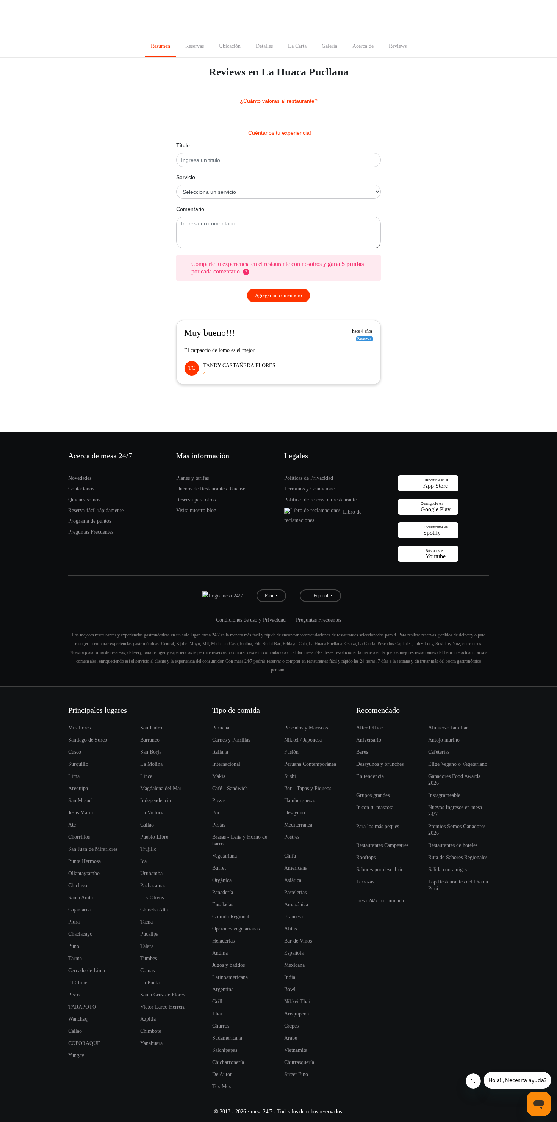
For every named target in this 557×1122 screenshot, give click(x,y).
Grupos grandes (373, 795)
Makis (218, 776)
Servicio (185, 177)
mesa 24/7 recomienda (380, 900)
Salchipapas (224, 1050)
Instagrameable (444, 795)
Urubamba (151, 873)
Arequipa (78, 788)
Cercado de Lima (86, 970)
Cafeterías (438, 752)
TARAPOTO (82, 1007)
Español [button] (320, 595)
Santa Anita (80, 897)
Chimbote (150, 1031)
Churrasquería (299, 1062)
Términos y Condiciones (310, 489)
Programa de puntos (89, 521)
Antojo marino (444, 740)
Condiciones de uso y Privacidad (251, 620)
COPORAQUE (84, 1043)
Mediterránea (298, 825)
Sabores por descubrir (379, 869)
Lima (74, 776)
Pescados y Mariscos (306, 727)
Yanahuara (151, 1043)
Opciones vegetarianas (236, 929)
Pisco (74, 995)
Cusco (74, 752)
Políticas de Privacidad (308, 478)
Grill (217, 1001)
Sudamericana (227, 1038)
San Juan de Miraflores (92, 849)
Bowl (290, 989)
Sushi (290, 776)
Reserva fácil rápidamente (96, 510)
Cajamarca (79, 910)
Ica (143, 861)
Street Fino (296, 1074)
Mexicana (294, 965)
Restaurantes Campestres (382, 845)
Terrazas (365, 881)
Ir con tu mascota (374, 807)
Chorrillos (79, 837)
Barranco (150, 740)
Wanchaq (78, 1019)
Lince (146, 776)
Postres (291, 837)
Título (183, 145)
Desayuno (294, 812)
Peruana (220, 727)
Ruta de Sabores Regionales (457, 857)
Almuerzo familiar (448, 727)
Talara (146, 946)
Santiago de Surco (87, 740)
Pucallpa (149, 934)
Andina (220, 953)
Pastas (218, 825)
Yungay (76, 1055)
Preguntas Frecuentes (90, 532)
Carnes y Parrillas (231, 740)
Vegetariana (224, 856)
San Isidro (151, 727)
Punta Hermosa (84, 861)
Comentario (190, 209)
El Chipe (77, 982)
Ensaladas (222, 904)
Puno (73, 946)
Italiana (220, 752)
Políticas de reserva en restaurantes (321, 500)
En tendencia (370, 776)
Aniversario (368, 740)
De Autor (222, 1074)
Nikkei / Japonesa (303, 740)
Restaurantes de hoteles (452, 845)
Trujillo (148, 849)
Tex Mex (221, 1086)
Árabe (290, 1038)
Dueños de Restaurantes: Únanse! (211, 489)
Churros (220, 1026)
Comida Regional (230, 916)
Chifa (290, 856)
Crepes (291, 1026)
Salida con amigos (447, 869)
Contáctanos (81, 489)
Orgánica (222, 880)
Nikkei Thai (297, 1001)
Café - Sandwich (230, 788)
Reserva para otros (196, 500)
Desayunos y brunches (380, 764)
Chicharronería (228, 1062)
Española (294, 953)
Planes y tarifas (192, 478)
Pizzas (218, 800)
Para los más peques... (380, 826)
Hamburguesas (299, 800)
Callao (147, 825)
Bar (216, 812)
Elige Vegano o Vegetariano (457, 764)
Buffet (219, 868)
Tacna (146, 922)
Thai (217, 1013)
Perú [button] (269, 595)
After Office (369, 727)
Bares (362, 752)
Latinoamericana (230, 977)
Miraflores (79, 727)
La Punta (150, 982)
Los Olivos (152, 897)
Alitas (290, 929)
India (289, 977)
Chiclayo (77, 885)
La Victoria (152, 812)
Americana (295, 868)
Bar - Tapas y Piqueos (307, 788)
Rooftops (366, 857)
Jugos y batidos (228, 965)
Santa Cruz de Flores (162, 995)
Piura (74, 922)
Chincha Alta (154, 910)
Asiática (292, 880)
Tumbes (148, 958)
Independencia (155, 800)
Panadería (222, 892)
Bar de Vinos (298, 941)
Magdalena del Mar (160, 788)
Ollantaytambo (84, 873)
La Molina (151, 764)
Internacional (226, 764)
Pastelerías (295, 892)
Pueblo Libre (154, 837)
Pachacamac (153, 885)
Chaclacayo (80, 934)
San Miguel (80, 800)
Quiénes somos (84, 500)
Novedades (79, 478)
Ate (72, 825)
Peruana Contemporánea (310, 764)
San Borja (150, 752)
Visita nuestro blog (196, 510)
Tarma (75, 958)
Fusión (291, 752)
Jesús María (80, 812)
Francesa (293, 916)
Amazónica (296, 904)
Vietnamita (295, 1050)
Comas (147, 970)
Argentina (222, 989)
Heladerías (223, 941)
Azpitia (148, 1019)
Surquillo (78, 764)
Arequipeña (296, 1013)
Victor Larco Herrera (162, 1007)
